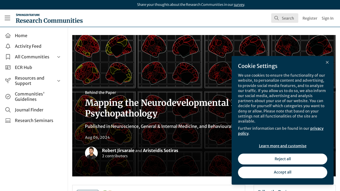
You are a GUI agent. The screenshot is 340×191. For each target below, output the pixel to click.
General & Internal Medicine (169, 126)
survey (239, 4)
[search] (284, 18)
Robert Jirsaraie (118, 150)
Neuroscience (125, 126)
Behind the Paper (100, 92)
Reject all (283, 159)
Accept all (282, 172)
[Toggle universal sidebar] (7, 18)
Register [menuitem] (310, 18)
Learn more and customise (283, 146)
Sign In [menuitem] (328, 18)
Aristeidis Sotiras (160, 150)
